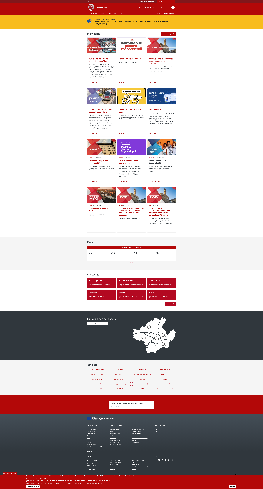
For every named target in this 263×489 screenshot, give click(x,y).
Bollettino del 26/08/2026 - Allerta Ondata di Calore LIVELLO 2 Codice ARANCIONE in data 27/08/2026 (131, 22)
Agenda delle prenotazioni (97, 374)
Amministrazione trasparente (147, 1)
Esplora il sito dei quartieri (102, 319)
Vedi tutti (169, 304)
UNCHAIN (119, 389)
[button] (173, 7)
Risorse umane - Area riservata (164, 389)
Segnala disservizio (164, 369)
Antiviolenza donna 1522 (119, 379)
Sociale (151, 158)
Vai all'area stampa (166, 34)
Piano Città (163, 374)
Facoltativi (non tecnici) (32, 482)
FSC (142, 389)
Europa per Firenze (141, 384)
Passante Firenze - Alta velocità (141, 374)
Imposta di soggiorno (119, 374)
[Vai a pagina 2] (130, 262)
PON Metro (97, 389)
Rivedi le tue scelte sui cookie (10, 473)
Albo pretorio (120, 369)
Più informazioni (131, 476)
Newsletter (141, 369)
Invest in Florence (164, 384)
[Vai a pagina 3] (132, 262)
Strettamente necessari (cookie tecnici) (36, 478)
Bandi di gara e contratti (97, 369)
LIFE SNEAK (164, 379)
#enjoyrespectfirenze (119, 384)
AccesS (97, 384)
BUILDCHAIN (142, 379)
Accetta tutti (232, 486)
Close (236, 474)
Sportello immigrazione (97, 379)
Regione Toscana (91, 1)
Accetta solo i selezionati (33, 486)
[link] (166, 1)
